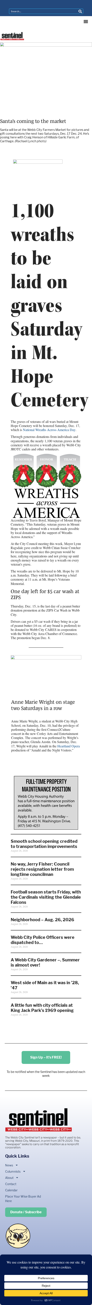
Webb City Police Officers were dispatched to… (42, 940)
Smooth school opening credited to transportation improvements (44, 844)
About (9, 1178)
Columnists (13, 1171)
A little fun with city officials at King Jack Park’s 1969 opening (42, 1008)
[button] (85, 21)
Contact (10, 1184)
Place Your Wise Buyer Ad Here (23, 1199)
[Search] (80, 11)
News (9, 1165)
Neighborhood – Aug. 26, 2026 (42, 919)
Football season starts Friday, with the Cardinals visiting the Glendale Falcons (46, 897)
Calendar (11, 1190)
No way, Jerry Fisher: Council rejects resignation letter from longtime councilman (42, 869)
